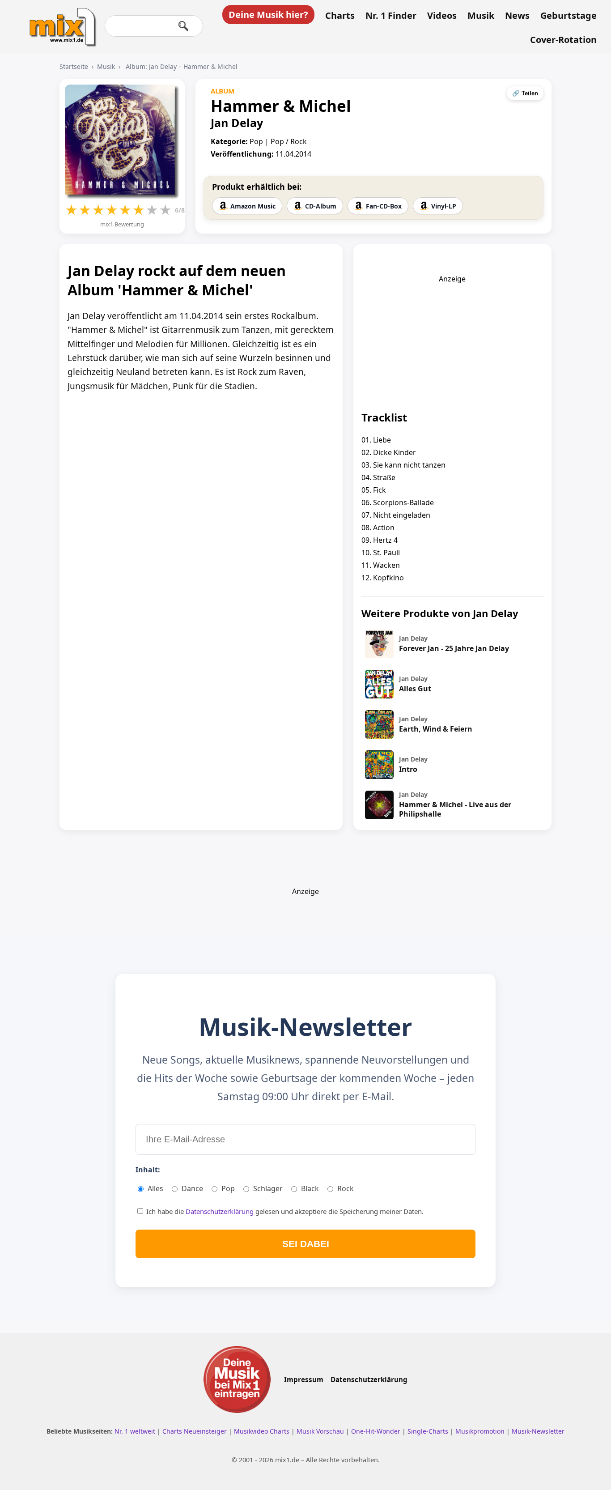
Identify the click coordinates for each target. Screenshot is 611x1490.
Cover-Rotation (563, 40)
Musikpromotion (480, 1431)
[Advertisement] (452, 340)
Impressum (303, 1379)
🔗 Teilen (525, 93)
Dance (192, 1188)
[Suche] (183, 26)
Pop (228, 1188)
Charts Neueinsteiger (195, 1431)
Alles (155, 1188)
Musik (480, 16)
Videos (442, 16)
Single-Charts (428, 1431)
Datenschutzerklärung (220, 1211)
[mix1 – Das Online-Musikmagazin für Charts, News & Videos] (59, 21)
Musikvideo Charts (262, 1431)
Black (310, 1188)
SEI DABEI (305, 1244)
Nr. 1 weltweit (136, 1431)
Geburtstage (568, 16)
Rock (345, 1188)
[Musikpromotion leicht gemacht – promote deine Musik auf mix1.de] (237, 1379)
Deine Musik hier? (268, 15)
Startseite (73, 66)
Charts (340, 16)
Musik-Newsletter (538, 1431)
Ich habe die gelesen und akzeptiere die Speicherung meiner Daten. (284, 1211)
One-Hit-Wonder (376, 1431)
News (517, 16)
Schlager (268, 1188)
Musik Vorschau (321, 1431)
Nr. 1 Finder (390, 16)
